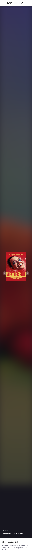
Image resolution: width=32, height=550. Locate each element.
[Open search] (22, 3)
